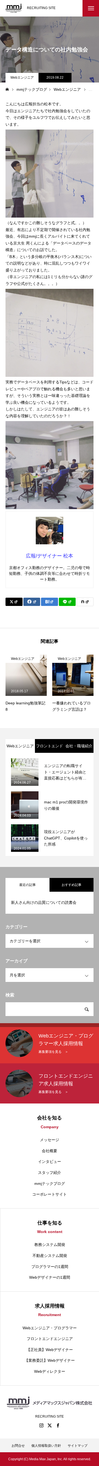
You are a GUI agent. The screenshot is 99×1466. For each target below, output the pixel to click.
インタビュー (49, 1161)
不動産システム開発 (49, 1255)
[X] (49, 1425)
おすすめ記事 (71, 885)
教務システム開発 (49, 1244)
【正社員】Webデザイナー (49, 1349)
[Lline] (67, 602)
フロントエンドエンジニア (50, 1338)
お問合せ (18, 1446)
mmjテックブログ (49, 1183)
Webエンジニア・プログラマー (50, 1328)
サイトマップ (77, 1446)
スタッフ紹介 (49, 1172)
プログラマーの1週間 (49, 1266)
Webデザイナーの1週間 (49, 1277)
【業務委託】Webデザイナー (49, 1360)
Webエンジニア (22, 77)
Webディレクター (49, 1371)
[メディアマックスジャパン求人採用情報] (13, 8)
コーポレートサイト (49, 1194)
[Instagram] (41, 1425)
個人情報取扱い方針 (46, 1446)
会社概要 (49, 1151)
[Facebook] (58, 1425)
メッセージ (49, 1140)
